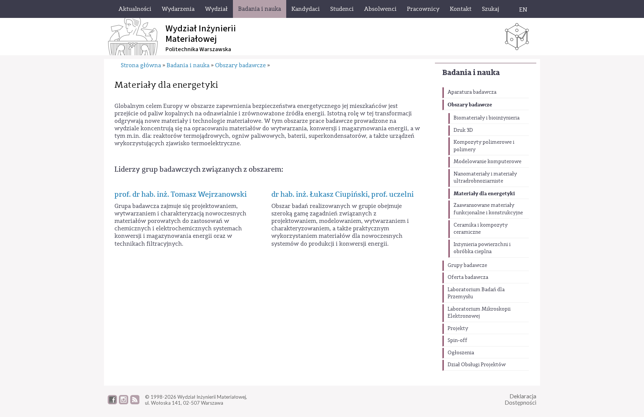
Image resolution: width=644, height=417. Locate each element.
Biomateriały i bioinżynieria (487, 118)
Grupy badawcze (467, 265)
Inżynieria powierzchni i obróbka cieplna (482, 248)
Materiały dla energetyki (484, 193)
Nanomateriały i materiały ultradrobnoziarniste (485, 178)
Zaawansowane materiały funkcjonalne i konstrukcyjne (488, 209)
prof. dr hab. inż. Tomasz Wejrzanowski (180, 194)
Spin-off (457, 340)
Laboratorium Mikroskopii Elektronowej (479, 313)
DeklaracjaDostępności (520, 399)
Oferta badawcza (468, 277)
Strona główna (141, 65)
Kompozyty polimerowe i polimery (484, 146)
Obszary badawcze (470, 104)
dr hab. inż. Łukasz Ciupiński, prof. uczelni (342, 194)
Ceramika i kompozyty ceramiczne (481, 229)
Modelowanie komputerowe (487, 161)
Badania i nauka (471, 72)
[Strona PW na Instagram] (123, 402)
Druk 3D (463, 130)
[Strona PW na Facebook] (112, 402)
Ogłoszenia (461, 352)
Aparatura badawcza (472, 92)
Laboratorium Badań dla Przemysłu (476, 293)
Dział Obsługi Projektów (477, 364)
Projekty (458, 328)
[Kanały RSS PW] (134, 402)
